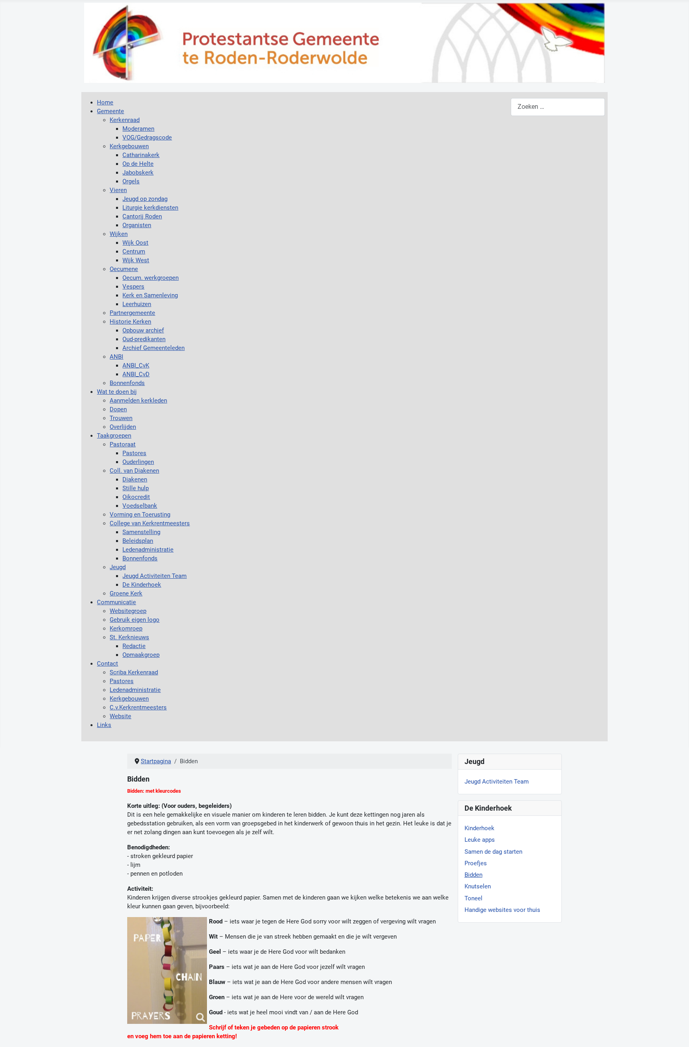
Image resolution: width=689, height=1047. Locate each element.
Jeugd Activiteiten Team (497, 781)
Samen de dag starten (493, 851)
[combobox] (558, 107)
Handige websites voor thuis (502, 909)
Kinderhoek (479, 828)
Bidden (473, 874)
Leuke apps (480, 839)
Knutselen (478, 886)
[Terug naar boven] (676, 1033)
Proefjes (476, 863)
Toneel (473, 898)
